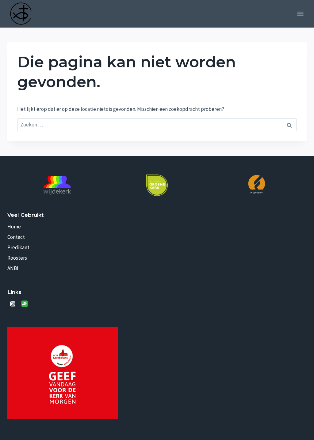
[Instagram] (12, 304)
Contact (16, 237)
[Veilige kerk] (256, 184)
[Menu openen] (300, 13)
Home (14, 226)
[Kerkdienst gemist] (24, 304)
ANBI (12, 268)
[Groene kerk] (157, 185)
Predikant (18, 247)
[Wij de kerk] (57, 186)
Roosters (17, 257)
